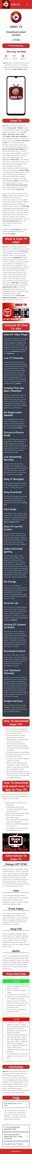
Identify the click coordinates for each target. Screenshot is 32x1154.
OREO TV (15, 4)
